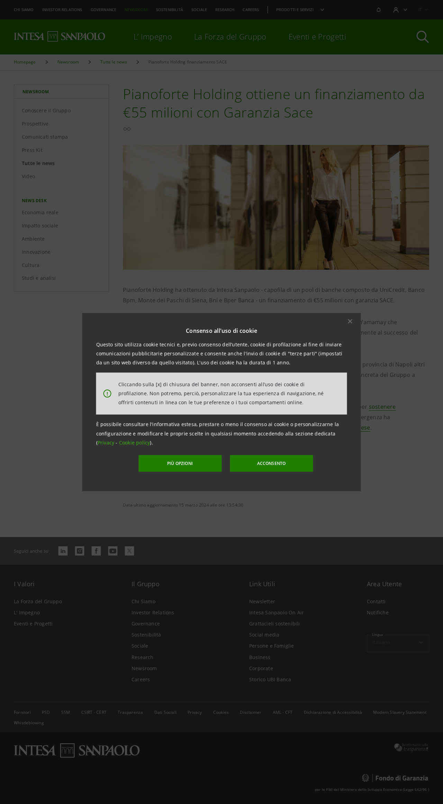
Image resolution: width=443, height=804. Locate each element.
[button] (350, 321)
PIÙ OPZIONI (180, 463)
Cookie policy (134, 442)
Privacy (107, 442)
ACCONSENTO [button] (271, 463)
